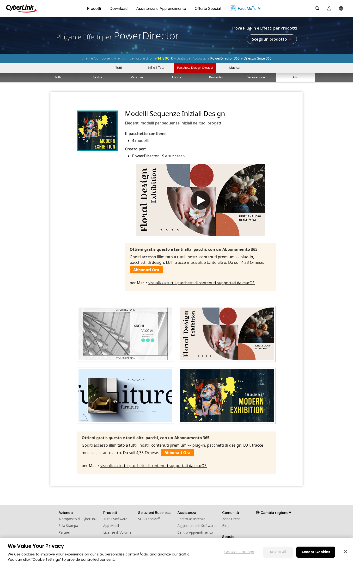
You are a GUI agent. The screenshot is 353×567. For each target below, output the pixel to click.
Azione (176, 77)
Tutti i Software (115, 519)
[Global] (341, 8)
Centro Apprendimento (195, 532)
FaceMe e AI (250, 8)
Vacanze (137, 77)
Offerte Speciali (208, 8)
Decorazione (256, 77)
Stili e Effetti (155, 67)
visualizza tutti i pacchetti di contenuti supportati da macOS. (201, 282)
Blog (225, 525)
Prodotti (94, 8)
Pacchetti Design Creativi (195, 67)
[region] (176, 552)
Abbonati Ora (146, 269)
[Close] (345, 551)
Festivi (97, 77)
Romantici (216, 77)
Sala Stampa (68, 525)
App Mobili (111, 525)
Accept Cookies (315, 551)
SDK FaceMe (149, 519)
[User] (329, 8)
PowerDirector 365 (225, 58)
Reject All (278, 551)
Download (119, 8)
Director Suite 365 (257, 58)
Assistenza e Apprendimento (161, 8)
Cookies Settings (239, 551)
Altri (295, 77)
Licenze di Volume (117, 532)
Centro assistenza (191, 519)
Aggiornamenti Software (196, 525)
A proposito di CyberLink (78, 519)
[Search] (317, 8)
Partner (64, 532)
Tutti (119, 67)
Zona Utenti (231, 519)
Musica (234, 67)
